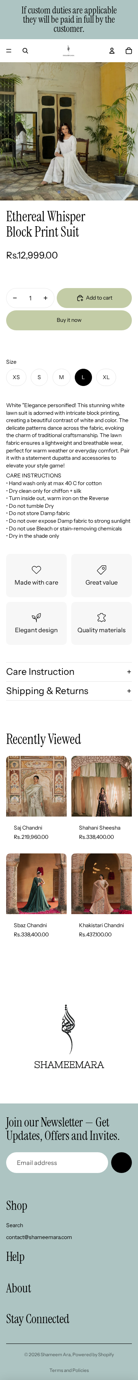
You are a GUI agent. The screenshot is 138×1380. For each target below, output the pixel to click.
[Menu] (9, 51)
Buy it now (69, 319)
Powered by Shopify (93, 1354)
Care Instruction (40, 671)
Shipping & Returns (47, 690)
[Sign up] (121, 1162)
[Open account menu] (112, 50)
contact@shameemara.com (39, 1237)
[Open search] (25, 50)
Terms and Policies (69, 1370)
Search (14, 1225)
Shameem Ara (56, 1354)
